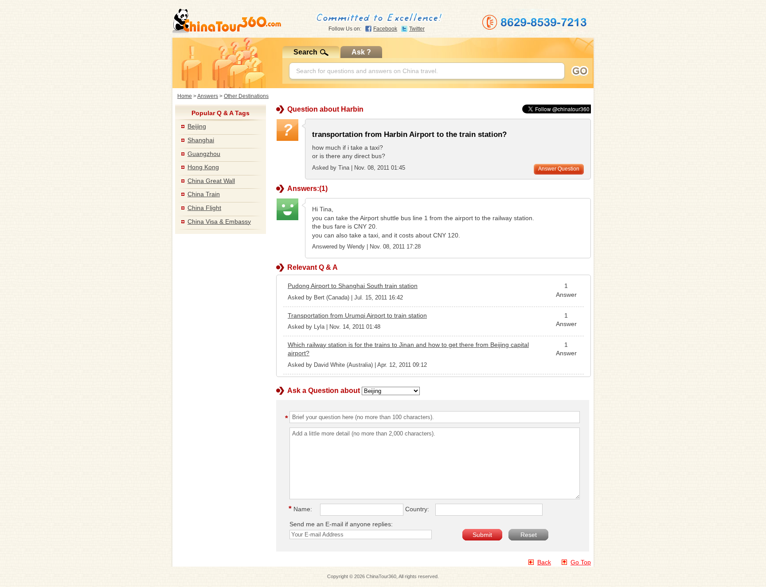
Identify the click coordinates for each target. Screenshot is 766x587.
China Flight (204, 207)
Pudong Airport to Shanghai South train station (353, 285)
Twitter (417, 29)
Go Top (581, 562)
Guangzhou (204, 153)
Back (544, 562)
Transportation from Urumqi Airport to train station (357, 315)
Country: (417, 509)
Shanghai (201, 140)
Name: (301, 509)
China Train (204, 194)
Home (184, 96)
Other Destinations (246, 96)
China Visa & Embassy (219, 221)
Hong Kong (203, 167)
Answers (207, 96)
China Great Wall (211, 180)
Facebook (385, 29)
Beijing (197, 126)
